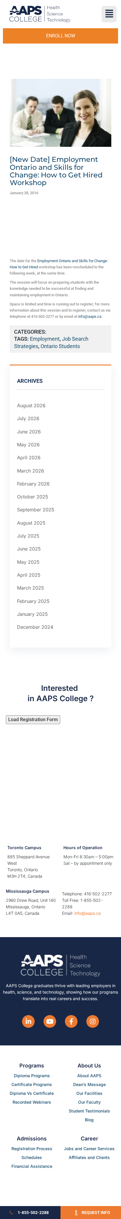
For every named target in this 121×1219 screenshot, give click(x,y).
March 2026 (30, 471)
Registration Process (31, 1148)
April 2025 (29, 575)
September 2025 (35, 510)
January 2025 (32, 614)
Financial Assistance (31, 1166)
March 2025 (30, 588)
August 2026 (31, 405)
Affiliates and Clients (89, 1157)
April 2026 (29, 457)
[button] (109, 14)
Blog (89, 1119)
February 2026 (33, 484)
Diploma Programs (32, 1075)
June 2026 (29, 432)
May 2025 (28, 562)
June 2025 (29, 549)
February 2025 (33, 601)
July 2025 (28, 536)
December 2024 (35, 627)
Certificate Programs (31, 1084)
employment (45, 339)
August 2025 (31, 523)
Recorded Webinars (32, 1102)
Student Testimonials (89, 1110)
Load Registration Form (33, 719)
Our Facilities (89, 1093)
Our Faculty (89, 1102)
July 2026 (28, 418)
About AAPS (89, 1075)
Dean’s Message (89, 1084)
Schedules (31, 1157)
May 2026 (28, 445)
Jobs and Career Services (89, 1148)
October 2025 (32, 497)
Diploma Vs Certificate (32, 1093)
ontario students (60, 346)
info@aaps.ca (89, 316)
